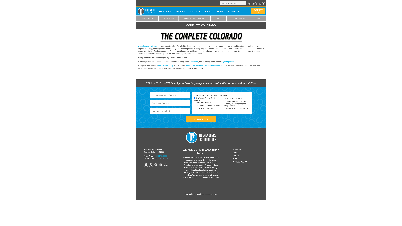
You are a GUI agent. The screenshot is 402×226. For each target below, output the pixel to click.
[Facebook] (249, 3)
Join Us (236, 156)
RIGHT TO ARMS (238, 19)
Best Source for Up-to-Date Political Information (205, 66)
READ (207, 11)
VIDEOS (220, 11)
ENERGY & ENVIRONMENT (195, 19)
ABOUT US (164, 11)
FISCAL (219, 19)
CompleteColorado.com (148, 46)
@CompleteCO (228, 62)
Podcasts (233, 11)
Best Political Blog (165, 66)
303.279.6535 (161, 156)
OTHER (258, 19)
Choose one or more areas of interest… (211, 95)
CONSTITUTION (147, 19)
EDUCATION (169, 19)
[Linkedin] (256, 3)
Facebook (194, 62)
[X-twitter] (253, 3)
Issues (179, 11)
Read (235, 159)
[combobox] (233, 3)
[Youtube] (263, 3)
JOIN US (193, 11)
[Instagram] (260, 3)
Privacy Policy (240, 162)
